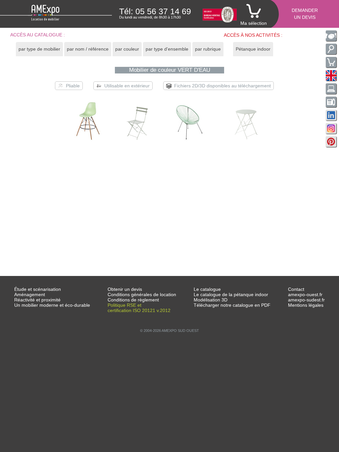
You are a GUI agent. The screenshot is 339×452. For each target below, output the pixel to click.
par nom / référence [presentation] (88, 49)
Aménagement (29, 294)
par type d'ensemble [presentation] (167, 49)
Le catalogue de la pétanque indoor (231, 294)
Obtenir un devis (125, 289)
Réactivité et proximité (37, 299)
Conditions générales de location (142, 294)
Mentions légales (305, 305)
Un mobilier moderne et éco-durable (52, 305)
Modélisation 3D (210, 299)
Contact (296, 289)
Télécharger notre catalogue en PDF (232, 305)
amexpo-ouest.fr (305, 294)
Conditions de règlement (133, 299)
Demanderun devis (305, 14)
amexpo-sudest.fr (306, 299)
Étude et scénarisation (37, 289)
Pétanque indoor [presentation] (253, 49)
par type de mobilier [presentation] (39, 49)
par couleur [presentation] (127, 49)
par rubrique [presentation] (208, 49)
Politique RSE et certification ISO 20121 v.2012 (139, 307)
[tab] (39, 49)
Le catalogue (207, 289)
